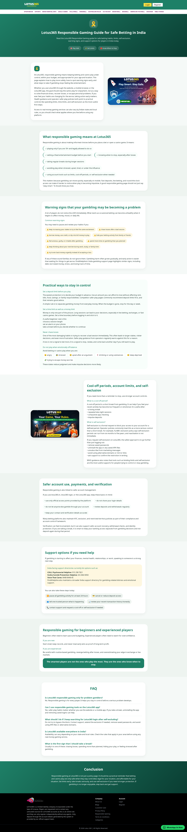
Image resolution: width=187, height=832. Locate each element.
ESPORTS (38, 12)
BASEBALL (125, 12)
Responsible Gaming (102, 814)
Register (157, 5)
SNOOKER (149, 12)
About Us (98, 802)
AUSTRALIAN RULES (94, 12)
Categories (99, 820)
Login (147, 5)
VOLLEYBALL (73, 12)
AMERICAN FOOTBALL (137, 12)
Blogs (97, 805)
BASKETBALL (116, 12)
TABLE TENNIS (159, 12)
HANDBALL (83, 12)
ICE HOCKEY (107, 12)
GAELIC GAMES (63, 12)
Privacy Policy (100, 811)
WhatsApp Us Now (175, 827)
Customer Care (100, 808)
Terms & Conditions (102, 817)
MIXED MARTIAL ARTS (49, 12)
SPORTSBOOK (28, 12)
